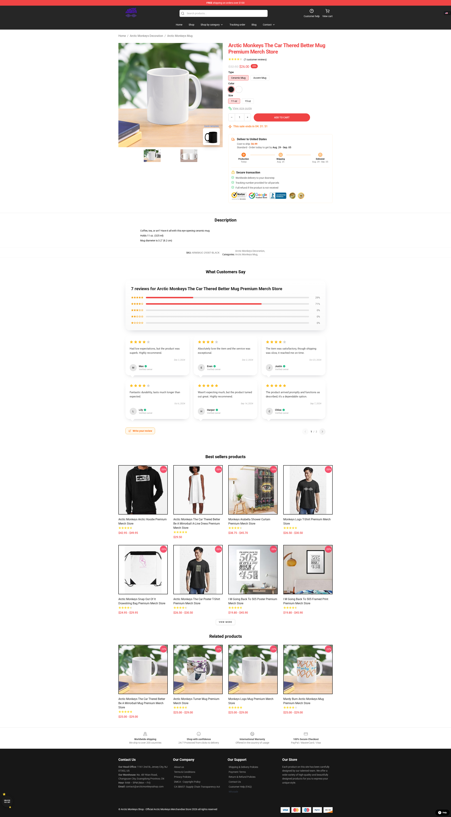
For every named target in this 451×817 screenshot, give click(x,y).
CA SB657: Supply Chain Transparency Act (197, 786)
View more (225, 622)
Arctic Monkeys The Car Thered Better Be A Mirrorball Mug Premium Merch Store (141, 703)
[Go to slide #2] (170, 155)
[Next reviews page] (322, 431)
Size (230, 95)
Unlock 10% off (7, 801)
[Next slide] (217, 95)
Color (231, 83)
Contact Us (235, 781)
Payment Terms (237, 772)
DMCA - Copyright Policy (187, 781)
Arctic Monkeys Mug (180, 36)
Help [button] (445, 812)
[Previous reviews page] (305, 431)
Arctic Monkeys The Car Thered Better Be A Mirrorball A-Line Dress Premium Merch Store (196, 523)
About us (179, 767)
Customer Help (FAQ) (240, 786)
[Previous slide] (124, 95)
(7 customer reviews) (255, 59)
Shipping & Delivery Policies (243, 767)
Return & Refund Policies (242, 776)
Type (231, 72)
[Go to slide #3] (188, 155)
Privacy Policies (182, 776)
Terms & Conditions (184, 772)
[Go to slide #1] (152, 155)
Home (122, 36)
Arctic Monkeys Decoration (146, 36)
